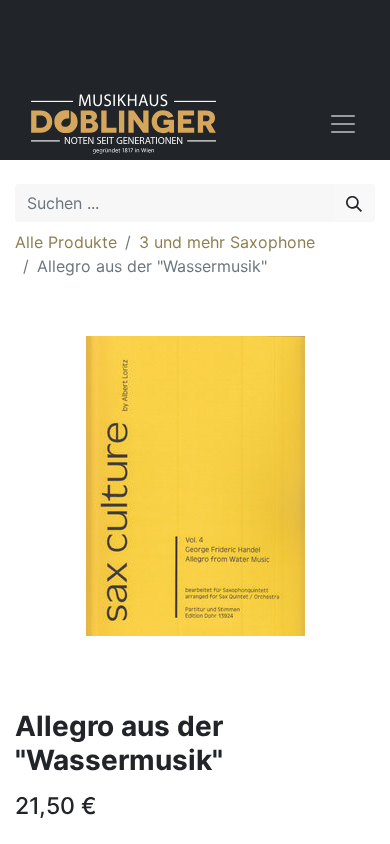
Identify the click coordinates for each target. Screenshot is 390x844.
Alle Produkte (66, 242)
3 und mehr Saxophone (227, 242)
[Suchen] (354, 203)
